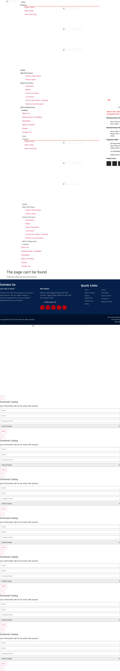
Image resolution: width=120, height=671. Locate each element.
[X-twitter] (59, 307)
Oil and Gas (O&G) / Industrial (36, 100)
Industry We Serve (28, 217)
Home (24, 136)
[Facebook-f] (108, 163)
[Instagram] (114, 163)
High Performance (28, 207)
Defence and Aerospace (34, 104)
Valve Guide (29, 11)
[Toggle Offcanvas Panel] (109, 100)
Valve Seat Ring (30, 14)
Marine (28, 90)
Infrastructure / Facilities (32, 117)
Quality (24, 204)
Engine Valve (29, 7)
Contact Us (26, 132)
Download (26, 121)
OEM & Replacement (29, 241)
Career (25, 128)
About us (26, 113)
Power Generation (32, 93)
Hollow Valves (30, 80)
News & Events (28, 125)
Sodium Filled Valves (33, 76)
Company (25, 244)
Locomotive (29, 97)
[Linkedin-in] (42, 307)
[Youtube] (64, 307)
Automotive (29, 86)
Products (25, 139)
